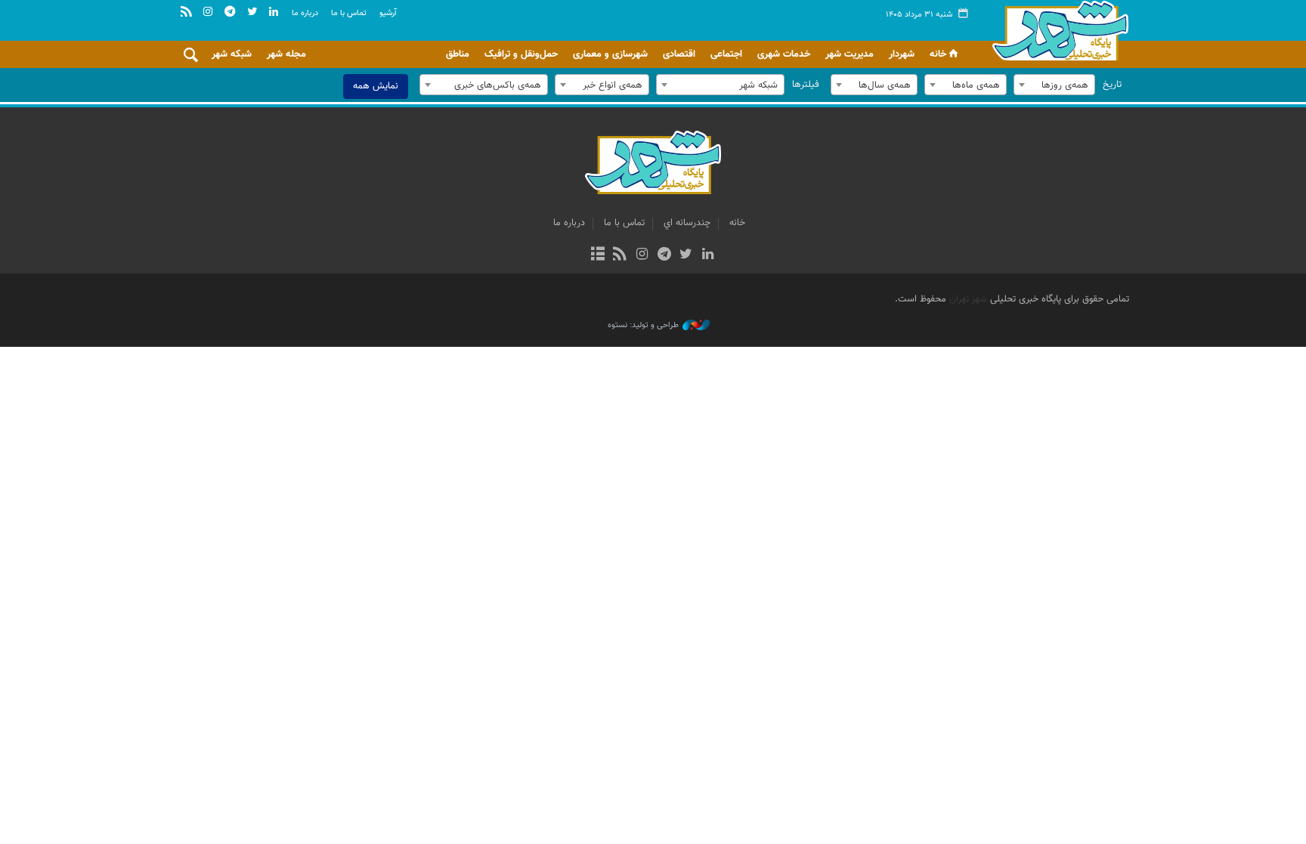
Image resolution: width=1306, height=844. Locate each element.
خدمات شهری (783, 54)
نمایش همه (375, 86)
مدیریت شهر (849, 54)
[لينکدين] (707, 255)
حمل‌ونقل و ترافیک (521, 54)
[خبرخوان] (620, 255)
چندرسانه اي (687, 222)
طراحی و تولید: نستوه (643, 326)
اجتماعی (726, 54)
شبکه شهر (232, 54)
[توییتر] (685, 255)
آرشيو (388, 13)
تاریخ (1112, 84)
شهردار (902, 54)
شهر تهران (968, 299)
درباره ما (305, 13)
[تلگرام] (664, 255)
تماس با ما (349, 13)
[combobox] (1054, 84)
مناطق (457, 54)
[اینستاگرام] (642, 255)
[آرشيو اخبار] (597, 255)
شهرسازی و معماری (610, 54)
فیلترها (805, 84)
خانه (938, 54)
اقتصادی (679, 54)
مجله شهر (286, 54)
